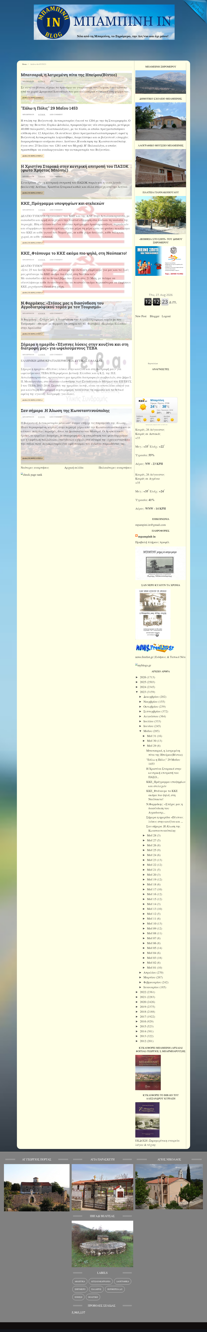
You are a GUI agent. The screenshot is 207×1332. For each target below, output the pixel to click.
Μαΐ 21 (152, 870)
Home (24, 64)
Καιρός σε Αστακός (148, 434)
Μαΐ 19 (152, 879)
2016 (143, 1021)
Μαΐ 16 (152, 894)
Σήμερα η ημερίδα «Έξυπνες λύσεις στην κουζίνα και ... (164, 819)
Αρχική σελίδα (74, 467)
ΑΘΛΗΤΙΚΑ (80, 1281)
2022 (143, 992)
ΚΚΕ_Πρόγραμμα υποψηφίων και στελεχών (62, 203)
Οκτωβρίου (151, 706)
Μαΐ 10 (152, 923)
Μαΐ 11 (152, 918)
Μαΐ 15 (152, 899)
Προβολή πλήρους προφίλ (152, 542)
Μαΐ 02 (152, 963)
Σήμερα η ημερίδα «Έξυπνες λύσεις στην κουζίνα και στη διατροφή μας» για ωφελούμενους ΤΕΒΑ (74, 346)
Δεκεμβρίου (151, 697)
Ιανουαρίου (151, 987)
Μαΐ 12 (152, 914)
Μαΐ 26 (152, 845)
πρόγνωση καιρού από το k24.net (156, 424)
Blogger (155, 316)
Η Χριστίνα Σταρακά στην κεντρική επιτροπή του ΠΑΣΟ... (163, 773)
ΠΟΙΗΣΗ (78, 1297)
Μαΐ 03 (152, 958)
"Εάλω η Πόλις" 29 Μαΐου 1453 (49, 108)
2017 (143, 1016)
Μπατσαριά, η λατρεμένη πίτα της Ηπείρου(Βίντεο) (69, 74)
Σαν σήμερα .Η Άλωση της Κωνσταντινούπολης (65, 410)
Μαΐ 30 (152, 741)
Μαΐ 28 (152, 835)
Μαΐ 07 (152, 938)
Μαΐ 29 (152, 746)
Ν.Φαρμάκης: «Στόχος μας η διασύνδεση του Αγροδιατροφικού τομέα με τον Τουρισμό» (62, 304)
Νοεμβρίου (150, 701)
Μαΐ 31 (152, 736)
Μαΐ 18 (152, 884)
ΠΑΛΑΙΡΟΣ (96, 1289)
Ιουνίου (148, 726)
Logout (167, 316)
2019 (143, 1007)
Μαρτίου (149, 977)
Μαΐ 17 (152, 889)
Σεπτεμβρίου (152, 711)
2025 (143, 682)
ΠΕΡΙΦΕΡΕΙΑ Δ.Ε (115, 1289)
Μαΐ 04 (152, 953)
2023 (143, 692)
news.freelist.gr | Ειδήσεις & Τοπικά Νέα (160, 657)
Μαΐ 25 (152, 850)
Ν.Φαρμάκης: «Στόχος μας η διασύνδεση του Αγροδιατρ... (164, 808)
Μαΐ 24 (152, 855)
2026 (143, 677)
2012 (143, 1041)
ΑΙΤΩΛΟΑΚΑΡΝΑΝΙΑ (100, 1281)
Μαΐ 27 (152, 840)
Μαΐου (148, 731)
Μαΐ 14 (152, 904)
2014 (143, 1031)
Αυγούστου (151, 716)
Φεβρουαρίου (152, 982)
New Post (141, 316)
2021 (143, 997)
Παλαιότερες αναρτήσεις (115, 467)
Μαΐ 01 (152, 967)
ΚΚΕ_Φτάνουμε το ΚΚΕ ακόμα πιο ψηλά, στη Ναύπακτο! (74, 253)
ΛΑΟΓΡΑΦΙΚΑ (122, 1281)
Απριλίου (150, 972)
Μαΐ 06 (152, 943)
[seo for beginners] (31, 475)
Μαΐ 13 (152, 909)
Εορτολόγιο (153, 363)
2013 (143, 1036)
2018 (143, 1012)
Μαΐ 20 (152, 875)
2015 (143, 1026)
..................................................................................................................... (41, 1330)
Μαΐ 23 (152, 860)
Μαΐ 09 (152, 928)
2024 (143, 687)
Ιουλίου (148, 721)
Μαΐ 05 (152, 948)
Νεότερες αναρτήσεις (35, 467)
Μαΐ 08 (152, 933)
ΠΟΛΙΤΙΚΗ (93, 1297)
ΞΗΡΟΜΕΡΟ (80, 1289)
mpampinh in (147, 536)
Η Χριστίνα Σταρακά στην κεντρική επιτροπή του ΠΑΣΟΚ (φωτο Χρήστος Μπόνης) (75, 168)
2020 (143, 1002)
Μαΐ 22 (152, 865)
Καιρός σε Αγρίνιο (147, 478)
